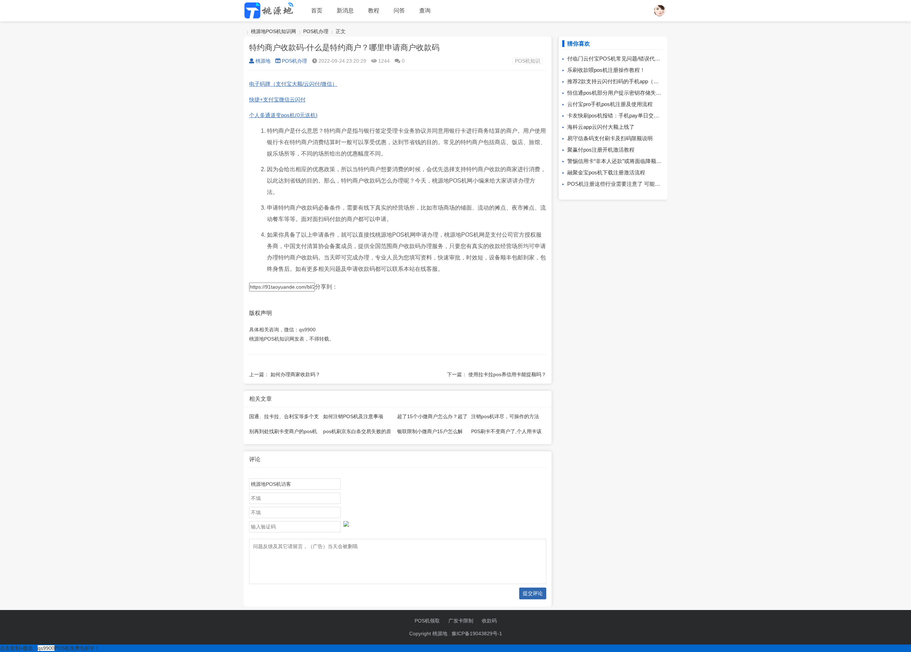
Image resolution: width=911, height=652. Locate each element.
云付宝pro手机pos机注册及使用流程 (610, 104)
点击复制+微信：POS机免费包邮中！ (50, 648)
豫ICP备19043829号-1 (477, 633)
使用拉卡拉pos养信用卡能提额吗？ (507, 374)
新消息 (345, 10)
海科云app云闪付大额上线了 (600, 127)
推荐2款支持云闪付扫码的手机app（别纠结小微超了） (631, 81)
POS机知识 (527, 61)
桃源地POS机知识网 (273, 31)
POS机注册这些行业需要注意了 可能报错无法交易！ (629, 184)
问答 (399, 10)
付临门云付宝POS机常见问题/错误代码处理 (619, 59)
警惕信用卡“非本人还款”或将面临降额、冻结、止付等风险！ (638, 161)
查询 (425, 10)
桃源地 (263, 61)
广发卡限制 (460, 621)
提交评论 (533, 593)
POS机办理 (315, 31)
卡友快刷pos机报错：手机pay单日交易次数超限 (623, 115)
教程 (373, 10)
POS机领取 (427, 621)
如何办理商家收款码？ (295, 374)
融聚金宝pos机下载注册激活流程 (606, 172)
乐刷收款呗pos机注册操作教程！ (606, 70)
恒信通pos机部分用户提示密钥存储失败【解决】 (625, 93)
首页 (316, 10)
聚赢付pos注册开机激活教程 (600, 150)
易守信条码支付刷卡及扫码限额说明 (610, 138)
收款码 (489, 621)
